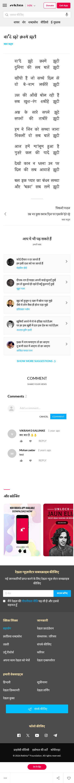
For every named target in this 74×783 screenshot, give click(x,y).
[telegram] (55, 735)
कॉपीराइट (55, 749)
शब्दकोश (33, 22)
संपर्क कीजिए (44, 644)
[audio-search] (67, 14)
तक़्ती (6, 644)
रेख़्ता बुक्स (9, 698)
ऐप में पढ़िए (37, 766)
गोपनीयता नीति (30, 601)
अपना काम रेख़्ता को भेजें (16, 660)
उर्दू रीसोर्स (8, 652)
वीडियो (44, 22)
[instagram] (46, 735)
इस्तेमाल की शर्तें (40, 749)
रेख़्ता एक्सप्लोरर (46, 660)
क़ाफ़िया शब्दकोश (12, 636)
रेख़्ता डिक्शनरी (11, 690)
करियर (40, 652)
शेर (24, 22)
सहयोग (7, 628)
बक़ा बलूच (8, 44)
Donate (50, 5)
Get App (63, 5)
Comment (58, 416)
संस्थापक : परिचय (46, 636)
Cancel (43, 416)
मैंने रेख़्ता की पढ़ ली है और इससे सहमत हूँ (33, 603)
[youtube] (37, 735)
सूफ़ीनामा (42, 682)
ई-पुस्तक (55, 22)
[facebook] (19, 735)
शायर (17, 22)
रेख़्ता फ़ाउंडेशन (45, 628)
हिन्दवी (6, 682)
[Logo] (16, 5)
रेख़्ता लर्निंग (43, 690)
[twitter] (28, 735)
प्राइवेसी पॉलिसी (21, 749)
